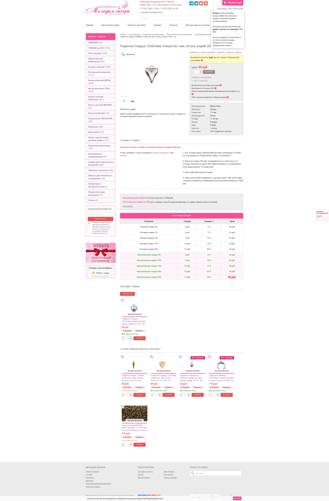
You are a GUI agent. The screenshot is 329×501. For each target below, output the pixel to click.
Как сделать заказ (110, 25)
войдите (123, 155)
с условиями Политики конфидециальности (101, 231)
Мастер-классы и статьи (198, 25)
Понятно (237, 498)
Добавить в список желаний (202, 52)
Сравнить (322, 214)
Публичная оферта (93, 487)
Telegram (191, 3)
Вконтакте (196, 3)
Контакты (90, 478)
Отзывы (89, 474)
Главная (89, 25)
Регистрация (238, 8)
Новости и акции (92, 472)
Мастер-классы (144, 478)
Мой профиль (169, 472)
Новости (173, 25)
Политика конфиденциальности (98, 484)
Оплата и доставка (136, 25)
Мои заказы (222, 8)
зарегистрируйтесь (161, 153)
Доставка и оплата (145, 472)
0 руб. (235, 2)
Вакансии (89, 481)
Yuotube (201, 3)
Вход (230, 8)
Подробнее (128, 206)
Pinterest (206, 3)
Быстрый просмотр (134, 314)
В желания (127, 331)
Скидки (157, 25)
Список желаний (170, 478)
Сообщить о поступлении (201, 77)
